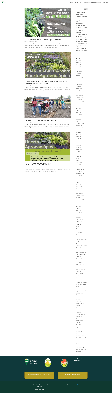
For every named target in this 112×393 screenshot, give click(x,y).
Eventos (78, 280)
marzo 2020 (79, 186)
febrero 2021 (79, 162)
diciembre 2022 (79, 121)
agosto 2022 (79, 130)
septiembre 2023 (80, 101)
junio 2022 (78, 134)
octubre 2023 (79, 99)
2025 (104, 2)
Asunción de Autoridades (81, 239)
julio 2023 (78, 106)
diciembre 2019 (79, 193)
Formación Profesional (81, 284)
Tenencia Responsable (81, 337)
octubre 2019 (79, 197)
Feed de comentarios (81, 349)
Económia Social (79, 273)
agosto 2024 (79, 88)
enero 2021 (78, 164)
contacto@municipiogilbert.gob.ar (72, 374)
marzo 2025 (79, 84)
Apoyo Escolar (79, 237)
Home (71, 2)
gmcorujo (76, 384)
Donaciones (78, 271)
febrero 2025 (79, 86)
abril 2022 (78, 138)
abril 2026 (78, 69)
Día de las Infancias (80, 269)
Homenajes (78, 288)
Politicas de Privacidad (80, 358)
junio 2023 (78, 108)
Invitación (78, 299)
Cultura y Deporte (80, 264)
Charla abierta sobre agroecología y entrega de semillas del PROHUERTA (45, 82)
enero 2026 (78, 75)
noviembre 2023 (80, 97)
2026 (107, 2)
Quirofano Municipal (80, 314)
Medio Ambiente (80, 303)
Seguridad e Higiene (80, 324)
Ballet (77, 241)
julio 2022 (78, 132)
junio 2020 (78, 180)
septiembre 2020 (80, 173)
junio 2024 (78, 90)
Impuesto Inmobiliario (81, 291)
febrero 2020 (79, 188)
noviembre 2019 (80, 195)
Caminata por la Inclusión (82, 245)
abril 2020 (78, 184)
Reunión (78, 322)
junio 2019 (78, 206)
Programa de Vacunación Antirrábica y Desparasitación (91, 2)
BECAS (77, 243)
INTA (77, 297)
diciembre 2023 (79, 95)
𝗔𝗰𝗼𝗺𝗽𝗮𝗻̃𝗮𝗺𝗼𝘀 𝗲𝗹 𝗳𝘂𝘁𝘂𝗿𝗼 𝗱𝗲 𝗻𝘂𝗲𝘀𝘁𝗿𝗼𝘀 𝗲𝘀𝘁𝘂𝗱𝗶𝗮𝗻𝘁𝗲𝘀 (81, 21)
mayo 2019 (78, 208)
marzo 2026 (79, 71)
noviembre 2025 (80, 80)
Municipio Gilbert (27, 41)
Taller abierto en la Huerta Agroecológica (42, 40)
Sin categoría (79, 331)
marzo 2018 (79, 221)
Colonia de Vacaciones (81, 252)
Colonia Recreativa (80, 254)
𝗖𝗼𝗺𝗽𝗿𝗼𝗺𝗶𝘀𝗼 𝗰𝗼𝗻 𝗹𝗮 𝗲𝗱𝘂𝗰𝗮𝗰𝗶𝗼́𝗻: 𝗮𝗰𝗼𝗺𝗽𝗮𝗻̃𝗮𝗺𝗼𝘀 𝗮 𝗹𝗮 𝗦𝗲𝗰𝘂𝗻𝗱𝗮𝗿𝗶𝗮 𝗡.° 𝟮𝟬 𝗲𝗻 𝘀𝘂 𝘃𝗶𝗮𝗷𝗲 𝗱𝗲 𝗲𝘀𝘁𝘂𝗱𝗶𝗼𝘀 (81, 38)
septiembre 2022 (80, 128)
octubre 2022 (79, 125)
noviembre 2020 (80, 169)
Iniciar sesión (79, 345)
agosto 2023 (79, 104)
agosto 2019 (79, 202)
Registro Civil (79, 316)
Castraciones (79, 250)
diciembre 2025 (79, 77)
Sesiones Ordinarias (80, 329)
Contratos (78, 256)
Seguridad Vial (79, 327)
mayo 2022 (78, 136)
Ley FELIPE (78, 301)
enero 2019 (78, 217)
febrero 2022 (79, 143)
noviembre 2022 (80, 123)
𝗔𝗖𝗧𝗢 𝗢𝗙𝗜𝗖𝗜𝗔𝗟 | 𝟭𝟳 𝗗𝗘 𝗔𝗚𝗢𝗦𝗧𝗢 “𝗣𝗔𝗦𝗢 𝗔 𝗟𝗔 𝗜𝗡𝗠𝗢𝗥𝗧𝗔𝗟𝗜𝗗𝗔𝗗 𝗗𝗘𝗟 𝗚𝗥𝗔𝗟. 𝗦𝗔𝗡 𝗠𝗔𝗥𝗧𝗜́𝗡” (81, 29)
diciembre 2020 (79, 167)
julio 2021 (78, 151)
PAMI (77, 310)
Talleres (78, 333)
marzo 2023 (79, 114)
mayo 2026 (78, 66)
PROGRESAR (79, 312)
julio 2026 (78, 62)
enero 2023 (78, 119)
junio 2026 (78, 64)
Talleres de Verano (80, 335)
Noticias (76, 2)
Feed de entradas (80, 347)
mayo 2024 (78, 93)
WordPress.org (79, 351)
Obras (77, 308)
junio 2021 (78, 154)
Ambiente (77, 360)
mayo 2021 (78, 156)
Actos (77, 226)
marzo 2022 (79, 141)
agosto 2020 (79, 175)
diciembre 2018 (79, 219)
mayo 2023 (78, 110)
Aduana (78, 228)
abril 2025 (78, 82)
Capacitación (79, 247)
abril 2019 (78, 210)
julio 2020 (78, 178)
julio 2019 (78, 204)
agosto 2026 (79, 60)
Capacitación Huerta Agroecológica (40, 120)
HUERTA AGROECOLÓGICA (37, 164)
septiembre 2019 (80, 199)
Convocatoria (79, 258)
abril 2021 (78, 158)
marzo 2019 (79, 212)
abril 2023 (78, 112)
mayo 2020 (78, 182)
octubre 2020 (79, 171)
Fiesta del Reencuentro (81, 282)
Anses (77, 234)
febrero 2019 (79, 215)
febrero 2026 (79, 73)
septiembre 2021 (80, 147)
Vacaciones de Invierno (81, 340)
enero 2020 (78, 191)
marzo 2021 (79, 160)
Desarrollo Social (80, 267)
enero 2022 (78, 145)
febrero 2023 (79, 117)
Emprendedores (80, 278)
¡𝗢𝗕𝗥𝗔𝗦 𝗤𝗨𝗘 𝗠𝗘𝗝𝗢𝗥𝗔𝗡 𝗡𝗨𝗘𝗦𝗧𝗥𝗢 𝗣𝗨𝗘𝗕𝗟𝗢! (81, 16)
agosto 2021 (79, 149)
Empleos (78, 275)
